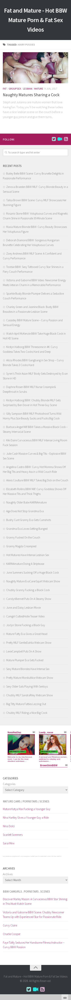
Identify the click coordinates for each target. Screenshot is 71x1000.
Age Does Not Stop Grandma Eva (25, 511)
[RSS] (66, 139)
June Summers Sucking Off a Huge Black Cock (32, 572)
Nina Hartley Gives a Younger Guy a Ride (26, 817)
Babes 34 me (51, 856)
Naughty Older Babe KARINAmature (26, 502)
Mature (38, 88)
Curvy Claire (10, 925)
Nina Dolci (9, 826)
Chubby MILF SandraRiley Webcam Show (29, 695)
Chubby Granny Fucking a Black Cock (28, 590)
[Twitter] (53, 139)
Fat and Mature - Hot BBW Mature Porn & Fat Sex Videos (35, 20)
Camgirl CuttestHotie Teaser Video (25, 616)
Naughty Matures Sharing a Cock (31, 94)
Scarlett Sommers (13, 835)
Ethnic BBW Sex (45, 856)
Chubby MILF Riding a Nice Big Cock (26, 713)
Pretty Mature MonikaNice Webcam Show (29, 677)
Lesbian (27, 88)
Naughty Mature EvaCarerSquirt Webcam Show (33, 581)
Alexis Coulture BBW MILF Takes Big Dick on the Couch (37, 480)
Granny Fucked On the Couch (23, 537)
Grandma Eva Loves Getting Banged (27, 528)
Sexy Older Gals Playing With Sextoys (27, 686)
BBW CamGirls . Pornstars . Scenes (26, 891)
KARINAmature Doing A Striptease (25, 564)
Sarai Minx (8, 843)
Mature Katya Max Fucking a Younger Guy (26, 809)
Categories (9, 784)
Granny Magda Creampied (21, 546)
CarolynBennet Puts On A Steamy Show (28, 599)
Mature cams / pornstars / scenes (26, 801)
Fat (5, 88)
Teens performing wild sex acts (25, 856)
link (67, 940)
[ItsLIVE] (60, 139)
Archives (7, 874)
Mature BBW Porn (57, 856)
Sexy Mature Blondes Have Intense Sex (27, 669)
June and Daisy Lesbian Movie (23, 607)
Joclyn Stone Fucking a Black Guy (25, 625)
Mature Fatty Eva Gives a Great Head (26, 634)
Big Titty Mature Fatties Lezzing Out (26, 704)
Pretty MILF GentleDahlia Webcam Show (28, 642)
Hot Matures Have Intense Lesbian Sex (27, 555)
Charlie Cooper (11, 934)
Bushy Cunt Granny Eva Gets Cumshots (28, 520)
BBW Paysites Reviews (37, 856)
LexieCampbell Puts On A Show (23, 651)
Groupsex (15, 88)
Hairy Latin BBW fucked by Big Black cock (11, 856)
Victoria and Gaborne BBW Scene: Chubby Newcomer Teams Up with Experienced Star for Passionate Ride (33, 914)
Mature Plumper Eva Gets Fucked (24, 660)
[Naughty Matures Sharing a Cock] (35, 67)
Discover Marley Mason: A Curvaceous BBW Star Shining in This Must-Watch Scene (35, 901)
